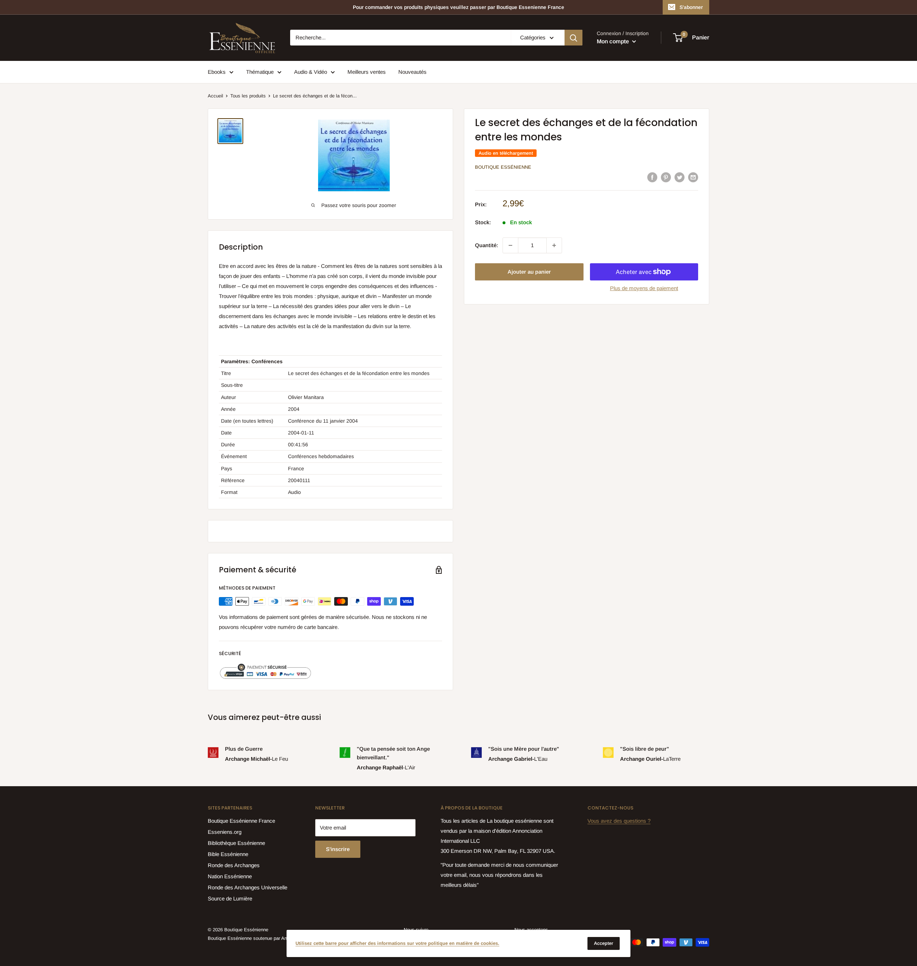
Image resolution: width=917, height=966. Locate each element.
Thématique (260, 72)
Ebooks (217, 72)
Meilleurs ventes (366, 72)
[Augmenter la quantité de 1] (554, 245)
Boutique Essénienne (503, 167)
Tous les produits (248, 95)
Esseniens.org (224, 832)
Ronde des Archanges (234, 865)
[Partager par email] (693, 177)
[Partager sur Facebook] (652, 177)
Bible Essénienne (228, 854)
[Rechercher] (573, 37)
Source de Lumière (230, 898)
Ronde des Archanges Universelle (247, 887)
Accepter (603, 943)
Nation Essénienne (230, 876)
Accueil (215, 95)
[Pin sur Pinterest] (666, 177)
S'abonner (691, 7)
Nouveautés (412, 72)
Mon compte (613, 41)
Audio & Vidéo (310, 72)
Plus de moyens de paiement (644, 288)
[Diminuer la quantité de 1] (510, 245)
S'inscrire (338, 849)
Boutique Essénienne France (241, 821)
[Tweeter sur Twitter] (679, 177)
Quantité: (486, 245)
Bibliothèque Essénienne (236, 843)
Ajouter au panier (529, 272)
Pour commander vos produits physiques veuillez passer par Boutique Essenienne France (458, 7)
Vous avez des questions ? (618, 821)
